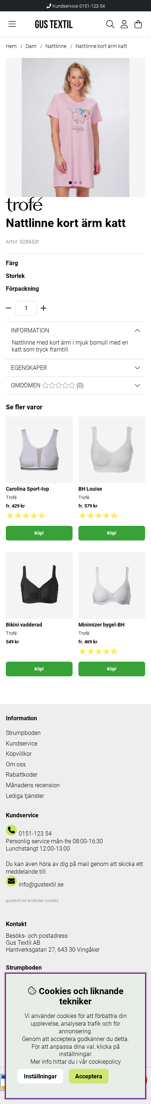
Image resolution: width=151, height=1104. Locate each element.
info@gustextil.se (41, 884)
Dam (31, 46)
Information (30, 330)
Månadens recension (33, 785)
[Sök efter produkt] (110, 24)
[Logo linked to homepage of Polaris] (54, 24)
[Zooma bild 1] (75, 127)
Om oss (16, 764)
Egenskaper (29, 367)
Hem (11, 46)
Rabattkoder (21, 774)
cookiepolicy (105, 1061)
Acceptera (88, 1076)
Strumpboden (23, 732)
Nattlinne (55, 46)
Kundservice (21, 743)
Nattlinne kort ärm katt (101, 46)
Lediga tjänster (25, 795)
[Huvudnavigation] (12, 24)
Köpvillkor (19, 753)
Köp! (39, 533)
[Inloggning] (124, 24)
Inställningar (40, 1076)
